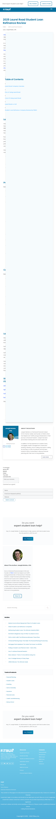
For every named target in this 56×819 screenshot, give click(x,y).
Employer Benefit (42, 752)
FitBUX (12, 573)
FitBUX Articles (23, 764)
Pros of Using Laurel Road (12, 92)
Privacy (2, 784)
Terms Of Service (4, 787)
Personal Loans (10, 695)
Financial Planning (11, 677)
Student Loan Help (24, 755)
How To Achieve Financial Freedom (17, 651)
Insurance (9, 691)
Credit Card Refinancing (13, 698)
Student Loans (10, 680)
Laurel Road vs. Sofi (11, 104)
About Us (41, 761)
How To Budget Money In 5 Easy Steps (18, 658)
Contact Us (41, 763)
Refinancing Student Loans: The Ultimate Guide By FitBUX (23, 630)
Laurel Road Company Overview (14, 86)
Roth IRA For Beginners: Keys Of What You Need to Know (23, 633)
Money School (10, 702)
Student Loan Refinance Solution (27, 758)
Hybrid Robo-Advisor (24, 761)
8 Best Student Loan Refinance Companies (20, 626)
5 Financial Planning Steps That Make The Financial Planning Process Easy (28, 641)
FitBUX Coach (42, 757)
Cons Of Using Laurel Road (13, 98)
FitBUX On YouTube (24, 767)
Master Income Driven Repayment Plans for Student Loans (24, 623)
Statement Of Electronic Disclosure (8, 789)
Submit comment (10, 500)
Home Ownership (11, 688)
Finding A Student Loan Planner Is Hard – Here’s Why (22, 648)
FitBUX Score (41, 759)
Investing (8, 684)
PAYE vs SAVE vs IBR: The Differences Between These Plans (24, 637)
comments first (7, 476)
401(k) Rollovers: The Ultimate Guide (18, 662)
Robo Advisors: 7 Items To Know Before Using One (21, 655)
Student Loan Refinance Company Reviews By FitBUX (21, 110)
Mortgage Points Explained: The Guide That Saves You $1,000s (25, 644)
